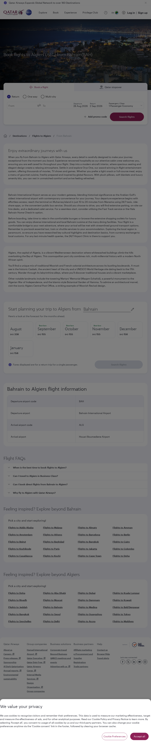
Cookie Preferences (115, 736)
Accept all (139, 736)
